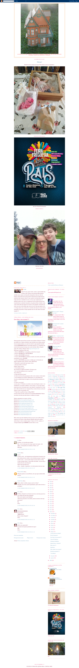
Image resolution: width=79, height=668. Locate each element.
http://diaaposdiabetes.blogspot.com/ (27, 401)
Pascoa (51, 405)
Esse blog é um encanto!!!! (55, 537)
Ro (18, 440)
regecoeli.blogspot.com (34, 348)
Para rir (63, 404)
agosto (52, 521)
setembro (53, 519)
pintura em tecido (59, 405)
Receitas (59, 407)
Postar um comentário (18, 535)
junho (52, 525)
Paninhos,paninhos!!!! (55, 551)
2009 (51, 560)
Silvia (19, 491)
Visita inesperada (59, 579)
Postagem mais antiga (41, 537)
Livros (55, 394)
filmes (54, 391)
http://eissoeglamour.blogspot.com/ (26, 400)
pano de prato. (56, 404)
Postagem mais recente (18, 537)
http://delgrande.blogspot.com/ (24, 414)
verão (53, 416)
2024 (51, 483)
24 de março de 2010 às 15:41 (26, 477)
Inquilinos (52, 547)
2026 (51, 481)
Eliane (24, 289)
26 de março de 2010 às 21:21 (26, 519)
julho (52, 523)
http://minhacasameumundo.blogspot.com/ (28, 409)
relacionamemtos (51, 408)
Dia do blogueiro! (54, 535)
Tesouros (56, 411)
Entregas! (39, 62)
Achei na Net (60, 375)
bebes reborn (55, 377)
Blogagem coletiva (54, 379)
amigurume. (55, 376)
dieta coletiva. (53, 387)
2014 (51, 503)
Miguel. (59, 398)
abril (52, 529)
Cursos (51, 385)
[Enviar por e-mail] (28, 431)
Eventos (53, 389)
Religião (57, 408)
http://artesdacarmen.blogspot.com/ (26, 406)
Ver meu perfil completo (20, 313)
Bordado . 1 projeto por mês (58, 336)
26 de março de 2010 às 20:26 (26, 505)
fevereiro (53, 556)
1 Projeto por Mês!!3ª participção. (56, 347)
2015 (51, 501)
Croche (55, 384)
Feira (58, 389)
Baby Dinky (50, 377)
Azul (53, 299)
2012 (51, 507)
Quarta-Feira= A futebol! (55, 543)
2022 (51, 487)
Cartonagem (55, 382)
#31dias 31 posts (51, 375)
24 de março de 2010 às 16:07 (26, 488)
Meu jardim (55, 396)
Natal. (56, 402)
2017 (51, 497)
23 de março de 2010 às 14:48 (26, 449)
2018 (51, 495)
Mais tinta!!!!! (53, 545)
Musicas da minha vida (52, 401)
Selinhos (20, 432)
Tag (52, 411)
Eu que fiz (61, 387)
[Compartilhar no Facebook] (32, 431)
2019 (51, 493)
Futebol (59, 391)
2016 (51, 499)
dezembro (53, 513)
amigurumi (61, 376)
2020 (51, 491)
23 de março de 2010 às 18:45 (26, 468)
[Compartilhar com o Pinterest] (34, 431)
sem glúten (60, 410)
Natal (52, 402)
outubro (52, 517)
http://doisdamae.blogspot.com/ (24, 413)
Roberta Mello (21, 471)
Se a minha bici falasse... (55, 578)
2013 (51, 505)
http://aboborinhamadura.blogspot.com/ (27, 411)
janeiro (52, 558)
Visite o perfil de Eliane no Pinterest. (55, 285)
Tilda (61, 411)
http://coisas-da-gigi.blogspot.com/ (26, 408)
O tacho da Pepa (53, 568)
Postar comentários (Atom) (23, 540)
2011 (51, 509)
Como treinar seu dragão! (55, 533)
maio (52, 527)
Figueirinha (63, 389)
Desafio (63, 385)
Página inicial (30, 537)
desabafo (57, 385)
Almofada (49, 376)
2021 (51, 489)
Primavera (50, 407)
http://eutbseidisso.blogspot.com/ (26, 405)
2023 (51, 485)
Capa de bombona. (54, 539)
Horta (61, 392)
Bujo (50, 382)
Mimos (63, 398)
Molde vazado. (60, 399)
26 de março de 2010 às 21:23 (26, 532)
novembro (53, 515)
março (52, 531)
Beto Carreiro (62, 377)
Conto (61, 382)
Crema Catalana (58, 569)
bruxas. (63, 381)
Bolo (63, 379)
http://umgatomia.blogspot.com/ (26, 403)
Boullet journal (57, 381)
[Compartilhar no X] (31, 431)
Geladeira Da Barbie (54, 541)
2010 (51, 511)
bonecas (50, 381)
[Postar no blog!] (29, 431)
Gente (56, 392)
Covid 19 (50, 384)
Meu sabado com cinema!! (55, 549)
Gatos (53, 392)
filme (50, 391)
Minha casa (51, 399)
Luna (60, 394)
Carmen (19, 452)
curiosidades (62, 384)
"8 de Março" (53, 553)
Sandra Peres (20, 481)
